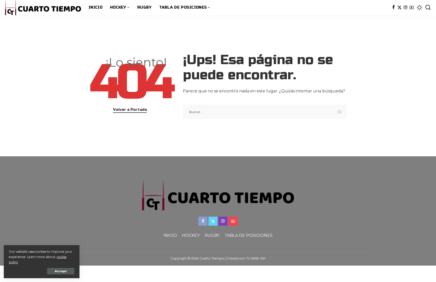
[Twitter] (399, 7)
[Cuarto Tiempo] (43, 7)
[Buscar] (428, 7)
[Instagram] (405, 7)
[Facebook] (393, 7)
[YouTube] (412, 7)
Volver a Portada (130, 109)
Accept (61, 271)
